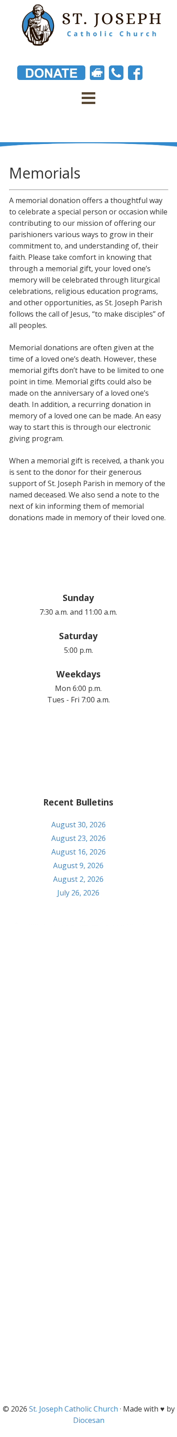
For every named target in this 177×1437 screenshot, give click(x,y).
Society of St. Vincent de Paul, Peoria (88, 1376)
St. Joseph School (88, 1342)
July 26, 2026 (78, 893)
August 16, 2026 (78, 852)
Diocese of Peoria (88, 1308)
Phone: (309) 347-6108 (88, 987)
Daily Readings (88, 1325)
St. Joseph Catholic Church (73, 1409)
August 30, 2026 (78, 825)
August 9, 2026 (78, 865)
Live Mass (88, 1359)
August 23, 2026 (78, 838)
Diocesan (88, 1420)
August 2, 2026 (78, 879)
